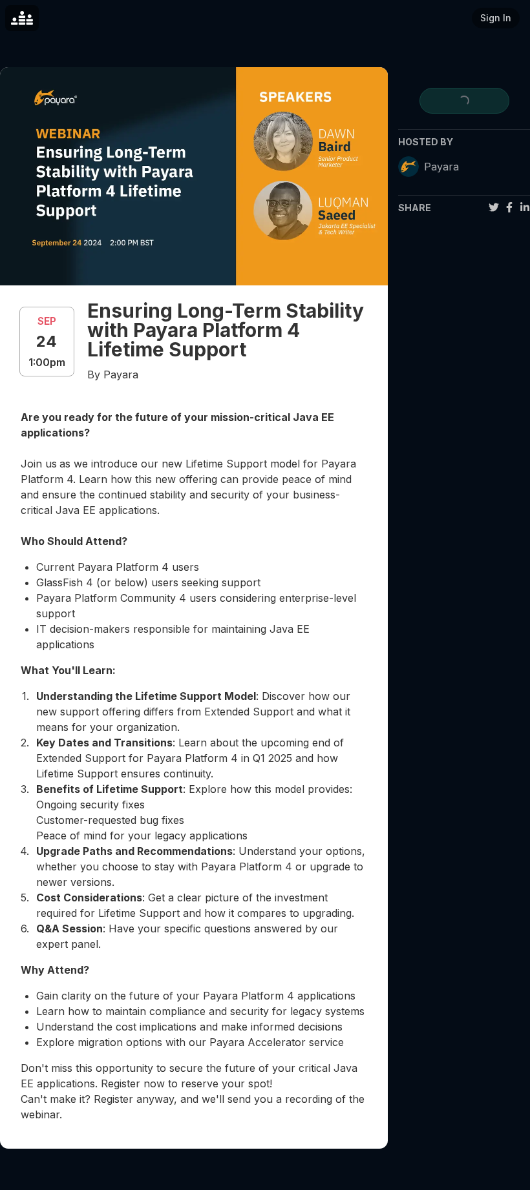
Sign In (495, 17)
